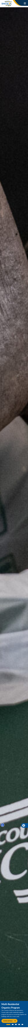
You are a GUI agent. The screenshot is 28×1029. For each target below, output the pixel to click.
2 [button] (12, 1024)
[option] (14, 517)
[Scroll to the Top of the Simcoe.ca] (24, 825)
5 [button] (22, 1024)
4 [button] (19, 1024)
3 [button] (16, 1024)
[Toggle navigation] (25, 3)
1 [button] (8, 1024)
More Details (7, 1021)
